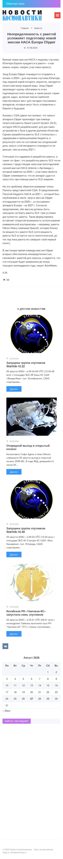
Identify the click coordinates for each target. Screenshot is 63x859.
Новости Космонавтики (28, 17)
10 (7, 685)
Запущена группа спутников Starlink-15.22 (25, 364)
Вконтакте (5, 646)
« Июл (6, 711)
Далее (14, 389)
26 (23, 698)
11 (15, 685)
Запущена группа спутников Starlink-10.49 (25, 530)
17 (7, 692)
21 (39, 692)
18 (15, 692)
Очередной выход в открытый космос (28, 447)
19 (23, 692)
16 (56, 685)
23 (56, 692)
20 (31, 692)
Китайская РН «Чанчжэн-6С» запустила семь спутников (26, 612)
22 (48, 692)
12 (23, 685)
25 (15, 698)
